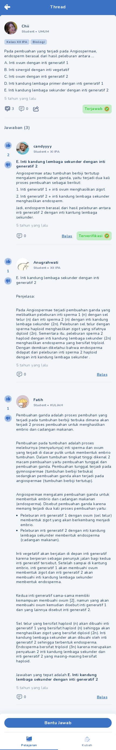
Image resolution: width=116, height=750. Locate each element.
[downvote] (8, 165)
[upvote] (8, 145)
